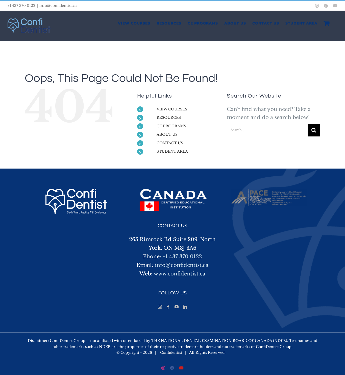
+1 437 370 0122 (182, 256)
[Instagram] (160, 307)
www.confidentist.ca (179, 274)
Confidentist (171, 352)
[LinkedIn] (185, 307)
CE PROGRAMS (171, 126)
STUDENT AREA (172, 151)
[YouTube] (177, 307)
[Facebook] (168, 307)
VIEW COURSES (172, 109)
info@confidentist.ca (58, 5)
